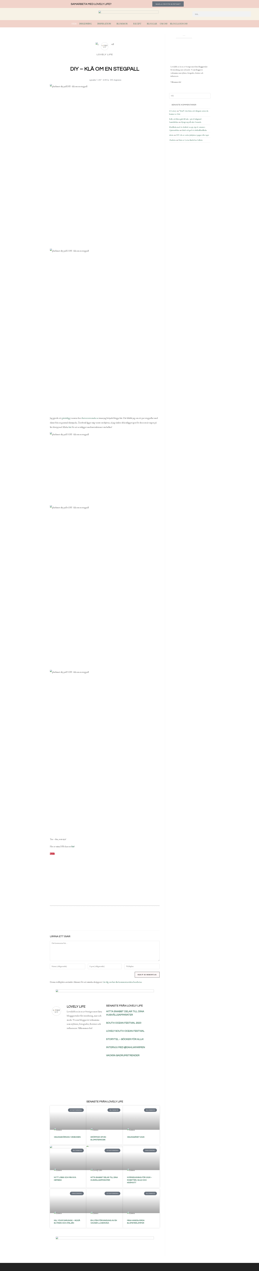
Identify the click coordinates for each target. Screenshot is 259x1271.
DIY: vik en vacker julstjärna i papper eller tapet (192, 135)
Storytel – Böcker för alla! (125, 1039)
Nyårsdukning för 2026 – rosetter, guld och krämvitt (139, 1180)
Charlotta (172, 140)
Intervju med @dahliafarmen (125, 1047)
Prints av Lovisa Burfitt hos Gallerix (190, 140)
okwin (171, 135)
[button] (89, 921)
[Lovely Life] (184, 48)
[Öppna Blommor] (129, 23)
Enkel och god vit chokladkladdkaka (194, 130)
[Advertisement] (104, 881)
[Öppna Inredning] (94, 23)
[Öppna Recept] (143, 23)
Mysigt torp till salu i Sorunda (191, 122)
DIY (111, 80)
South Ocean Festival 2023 (123, 1023)
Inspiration (117, 80)
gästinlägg (66, 418)
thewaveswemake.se (89, 418)
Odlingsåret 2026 (135, 1137)
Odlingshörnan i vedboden (67, 1137)
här (70, 427)
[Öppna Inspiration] (113, 23)
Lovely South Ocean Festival (125, 1031)
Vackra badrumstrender (122, 1055)
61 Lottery (172, 111)
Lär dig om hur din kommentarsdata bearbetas (122, 982)
